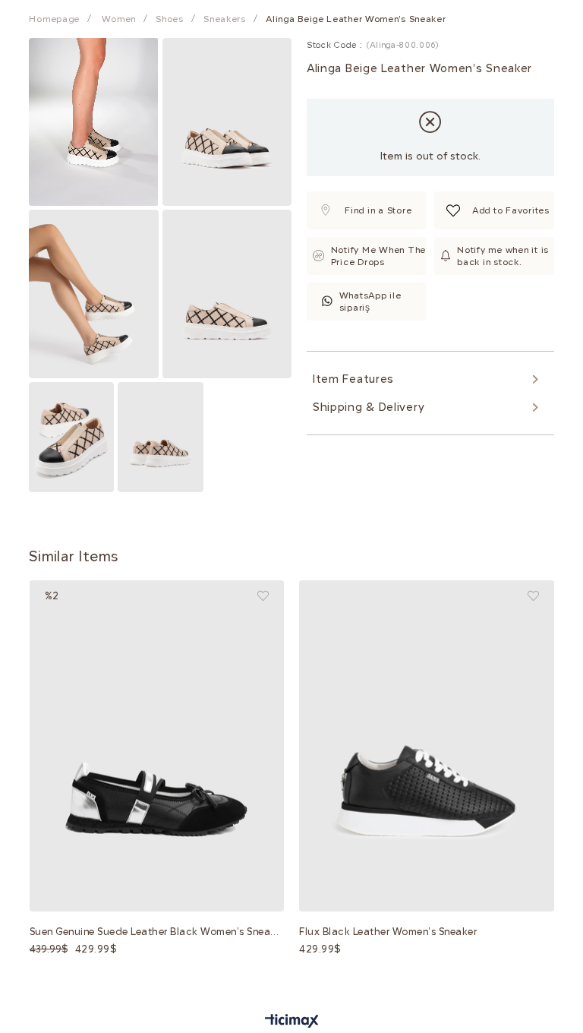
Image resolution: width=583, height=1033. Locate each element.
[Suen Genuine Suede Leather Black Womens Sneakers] (157, 746)
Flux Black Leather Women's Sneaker (388, 931)
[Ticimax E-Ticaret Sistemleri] (292, 1022)
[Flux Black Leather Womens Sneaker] (426, 746)
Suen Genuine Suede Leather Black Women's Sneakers (157, 931)
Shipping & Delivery (368, 407)
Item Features (353, 379)
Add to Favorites (263, 595)
